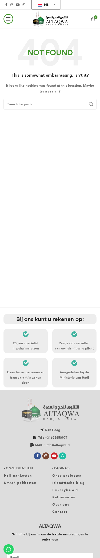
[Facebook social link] (6, 5)
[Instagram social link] (12, 5)
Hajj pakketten (18, 475)
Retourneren (64, 497)
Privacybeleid (65, 490)
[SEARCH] (91, 104)
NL (46, 4)
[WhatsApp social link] (24, 5)
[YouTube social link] (18, 5)
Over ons (60, 504)
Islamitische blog (68, 483)
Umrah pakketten (20, 483)
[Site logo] (50, 18)
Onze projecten (67, 475)
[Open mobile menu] (8, 19)
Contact (59, 512)
